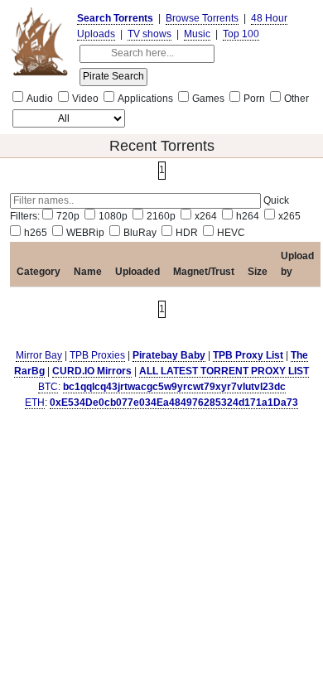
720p (68, 216)
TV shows (149, 34)
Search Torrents (115, 18)
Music (197, 34)
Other (296, 98)
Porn (254, 98)
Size (258, 271)
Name (88, 271)
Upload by (297, 263)
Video (85, 98)
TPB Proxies (97, 355)
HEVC (231, 233)
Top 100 (241, 34)
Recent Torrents (162, 145)
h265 (35, 233)
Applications (145, 98)
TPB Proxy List (248, 355)
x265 (289, 216)
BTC (48, 387)
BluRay (140, 233)
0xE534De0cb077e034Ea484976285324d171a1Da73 (174, 402)
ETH (35, 402)
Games (208, 98)
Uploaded (137, 271)
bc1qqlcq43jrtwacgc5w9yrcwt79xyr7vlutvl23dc (174, 387)
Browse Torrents (202, 18)
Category (38, 271)
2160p (161, 216)
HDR (187, 233)
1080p (113, 216)
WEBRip (85, 233)
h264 (247, 216)
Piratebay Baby (169, 355)
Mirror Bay (39, 355)
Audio (40, 98)
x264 (206, 216)
